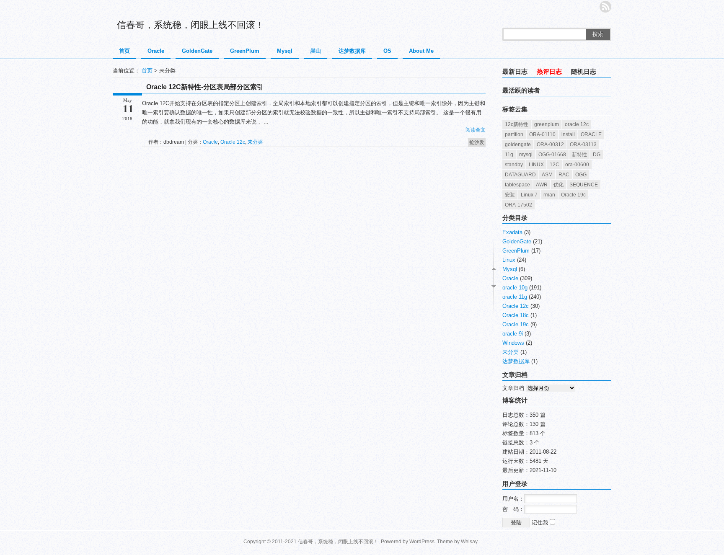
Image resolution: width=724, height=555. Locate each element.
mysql (526, 154)
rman (549, 195)
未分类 (255, 142)
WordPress (421, 542)
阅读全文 (475, 130)
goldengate (518, 144)
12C (554, 165)
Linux (508, 260)
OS (387, 51)
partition (514, 134)
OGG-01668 (552, 154)
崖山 (315, 51)
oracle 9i (512, 333)
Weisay (469, 542)
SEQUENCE (583, 185)
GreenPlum (244, 51)
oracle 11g (514, 297)
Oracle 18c (515, 315)
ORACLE (591, 134)
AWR (542, 185)
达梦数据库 (352, 51)
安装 (510, 195)
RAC (564, 175)
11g (509, 154)
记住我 (541, 522)
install (568, 134)
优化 (558, 185)
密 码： (513, 509)
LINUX (536, 165)
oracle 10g (514, 287)
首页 (124, 51)
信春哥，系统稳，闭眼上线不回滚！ (190, 25)
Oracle (155, 51)
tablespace (517, 185)
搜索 (597, 34)
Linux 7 (529, 195)
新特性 (579, 154)
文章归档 (513, 388)
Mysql (284, 51)
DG (596, 154)
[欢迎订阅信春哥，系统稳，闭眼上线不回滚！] (605, 7)
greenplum (546, 124)
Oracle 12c (232, 142)
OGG (581, 175)
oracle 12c (577, 124)
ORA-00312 (550, 144)
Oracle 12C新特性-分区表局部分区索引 (205, 86)
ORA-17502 (518, 205)
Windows (513, 343)
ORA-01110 (542, 134)
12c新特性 (516, 124)
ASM (547, 175)
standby (514, 165)
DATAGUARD (520, 175)
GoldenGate (197, 51)
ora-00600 (577, 165)
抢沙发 (476, 142)
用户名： (513, 499)
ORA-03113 (583, 144)
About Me (421, 51)
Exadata (512, 232)
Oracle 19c (573, 195)
